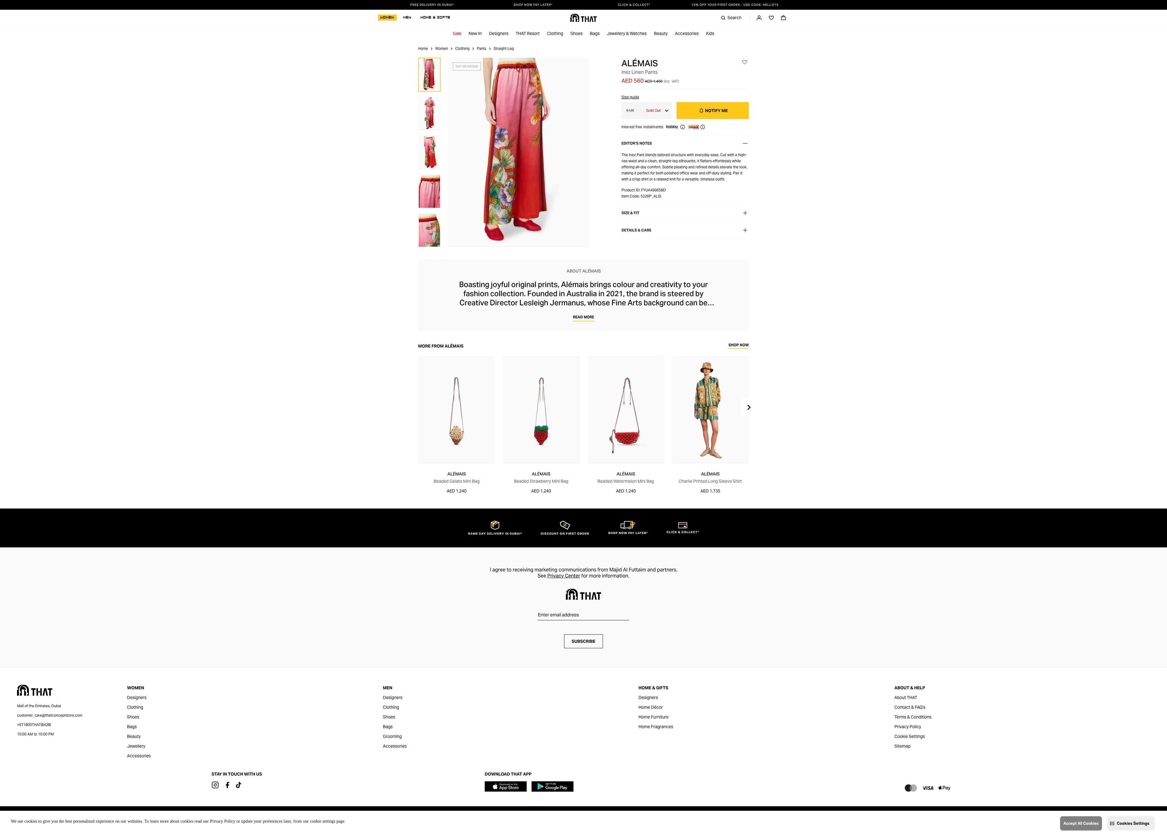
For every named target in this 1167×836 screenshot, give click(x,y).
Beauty (661, 33)
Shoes (576, 33)
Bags (595, 33)
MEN (407, 17)
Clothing (555, 33)
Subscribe (583, 641)
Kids (710, 33)
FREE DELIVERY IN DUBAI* (432, 4)
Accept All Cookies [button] (1081, 823)
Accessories (687, 33)
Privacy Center (563, 576)
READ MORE (583, 317)
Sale (457, 33)
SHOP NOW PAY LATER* (533, 4)
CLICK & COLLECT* (634, 4)
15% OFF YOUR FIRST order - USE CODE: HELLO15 (735, 4)
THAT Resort (528, 33)
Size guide (630, 97)
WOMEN (387, 17)
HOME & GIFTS (435, 17)
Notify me (716, 110)
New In (475, 33)
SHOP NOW (738, 345)
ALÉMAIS (639, 63)
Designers (498, 33)
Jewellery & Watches (627, 33)
